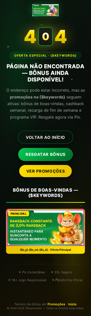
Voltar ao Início (45, 137)
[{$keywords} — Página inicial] (45, 10)
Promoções (56, 304)
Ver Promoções (45, 171)
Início (72, 304)
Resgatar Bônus (45, 154)
